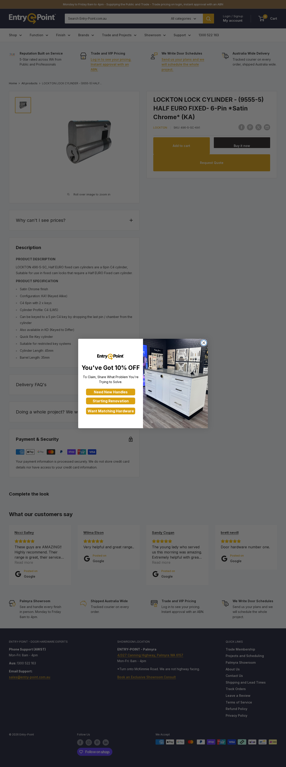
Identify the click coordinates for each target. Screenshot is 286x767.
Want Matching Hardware (111, 411)
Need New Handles (111, 392)
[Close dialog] (204, 343)
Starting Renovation (111, 401)
